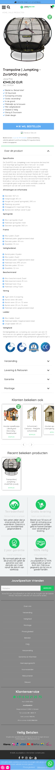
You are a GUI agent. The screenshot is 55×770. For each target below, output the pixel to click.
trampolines (10, 332)
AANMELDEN (47, 588)
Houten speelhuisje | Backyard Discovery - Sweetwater (11, 429)
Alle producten (16, 12)
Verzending (10, 361)
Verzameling (27, 650)
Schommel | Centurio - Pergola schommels (32, 428)
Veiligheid (28, 619)
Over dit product (13, 150)
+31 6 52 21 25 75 (29, 697)
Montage (9, 388)
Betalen (27, 638)
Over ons (27, 606)
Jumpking (21, 162)
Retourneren (27, 676)
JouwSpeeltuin (20, 753)
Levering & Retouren (16, 370)
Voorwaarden (27, 669)
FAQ (27, 644)
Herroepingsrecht (27, 663)
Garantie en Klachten (27, 657)
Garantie (9, 379)
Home (4, 12)
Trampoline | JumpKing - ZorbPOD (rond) (11, 481)
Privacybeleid (27, 631)
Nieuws (28, 682)
